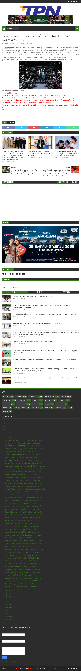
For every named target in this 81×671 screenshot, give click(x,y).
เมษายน (8, 610)
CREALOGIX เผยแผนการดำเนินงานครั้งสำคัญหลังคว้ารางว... (25, 466)
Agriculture (60, 404)
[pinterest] (76, 1)
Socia (24, 407)
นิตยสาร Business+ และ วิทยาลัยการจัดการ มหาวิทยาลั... (23, 512)
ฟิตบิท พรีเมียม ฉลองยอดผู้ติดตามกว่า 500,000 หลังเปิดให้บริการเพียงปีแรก (37, 323)
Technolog (35, 407)
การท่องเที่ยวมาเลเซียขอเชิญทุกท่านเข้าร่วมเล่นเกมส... (23, 566)
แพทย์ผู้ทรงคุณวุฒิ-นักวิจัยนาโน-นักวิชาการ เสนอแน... (22, 457)
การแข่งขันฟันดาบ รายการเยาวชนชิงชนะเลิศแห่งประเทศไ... (25, 489)
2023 (6, 429)
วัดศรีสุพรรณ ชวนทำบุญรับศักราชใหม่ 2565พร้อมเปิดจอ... (24, 440)
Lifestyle (11, 122)
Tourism (62, 400)
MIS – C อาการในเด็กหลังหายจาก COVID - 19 (20, 546)
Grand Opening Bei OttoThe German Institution (20, 584)
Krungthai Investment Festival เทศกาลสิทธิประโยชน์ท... (23, 460)
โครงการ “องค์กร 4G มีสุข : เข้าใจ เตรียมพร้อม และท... (23, 454)
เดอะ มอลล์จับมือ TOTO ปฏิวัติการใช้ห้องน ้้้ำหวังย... (22, 529)
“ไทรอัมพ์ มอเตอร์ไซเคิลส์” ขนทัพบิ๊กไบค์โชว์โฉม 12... (22, 558)
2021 (6, 435)
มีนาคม (8, 613)
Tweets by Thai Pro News (10, 287)
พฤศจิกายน (9, 590)
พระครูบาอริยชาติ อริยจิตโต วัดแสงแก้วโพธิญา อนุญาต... (23, 483)
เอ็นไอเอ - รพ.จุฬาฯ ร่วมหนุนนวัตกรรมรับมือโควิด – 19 (23, 472)
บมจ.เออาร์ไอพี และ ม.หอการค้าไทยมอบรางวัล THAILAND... (24, 541)
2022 (6, 432)
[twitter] (71, 1)
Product (5, 407)
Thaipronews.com (54, 668)
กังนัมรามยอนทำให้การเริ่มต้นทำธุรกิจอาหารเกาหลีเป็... (23, 500)
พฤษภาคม (9, 607)
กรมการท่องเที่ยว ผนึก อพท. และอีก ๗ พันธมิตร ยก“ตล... (23, 518)
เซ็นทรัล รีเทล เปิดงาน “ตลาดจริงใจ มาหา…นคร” (21, 523)
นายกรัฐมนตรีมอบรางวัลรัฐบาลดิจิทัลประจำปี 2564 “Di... (23, 526)
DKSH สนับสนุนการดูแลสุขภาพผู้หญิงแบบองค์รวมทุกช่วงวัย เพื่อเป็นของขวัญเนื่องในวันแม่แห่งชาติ (66, 153)
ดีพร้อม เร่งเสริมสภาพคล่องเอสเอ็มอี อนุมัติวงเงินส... (22, 475)
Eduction (58, 407)
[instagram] (78, 1)
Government (33, 396)
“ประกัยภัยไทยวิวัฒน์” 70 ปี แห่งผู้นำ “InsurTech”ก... (21, 564)
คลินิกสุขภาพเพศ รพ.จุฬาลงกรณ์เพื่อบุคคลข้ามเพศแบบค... (24, 569)
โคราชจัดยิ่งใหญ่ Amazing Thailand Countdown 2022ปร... (24, 449)
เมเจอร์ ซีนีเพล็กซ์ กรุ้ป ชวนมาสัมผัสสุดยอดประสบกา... (23, 492)
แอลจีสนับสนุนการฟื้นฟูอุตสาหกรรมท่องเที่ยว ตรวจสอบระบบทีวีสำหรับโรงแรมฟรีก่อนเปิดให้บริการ (44, 314)
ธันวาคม (9, 437)
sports (35, 400)
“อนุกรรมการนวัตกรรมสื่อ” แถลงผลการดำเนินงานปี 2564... (24, 451)
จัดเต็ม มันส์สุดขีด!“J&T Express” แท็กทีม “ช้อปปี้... (21, 555)
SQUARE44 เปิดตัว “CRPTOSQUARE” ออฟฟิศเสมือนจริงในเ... (25, 446)
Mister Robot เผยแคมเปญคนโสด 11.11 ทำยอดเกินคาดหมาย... (25, 538)
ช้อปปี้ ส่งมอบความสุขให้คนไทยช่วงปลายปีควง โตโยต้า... (23, 572)
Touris (47, 407)
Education (6, 404)
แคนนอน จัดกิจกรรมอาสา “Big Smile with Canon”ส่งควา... (24, 578)
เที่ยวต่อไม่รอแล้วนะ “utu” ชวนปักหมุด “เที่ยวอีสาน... (22, 561)
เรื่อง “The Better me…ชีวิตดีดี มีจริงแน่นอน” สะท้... (21, 503)
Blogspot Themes (33, 668)
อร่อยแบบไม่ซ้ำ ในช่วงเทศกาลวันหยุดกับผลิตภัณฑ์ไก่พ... (23, 463)
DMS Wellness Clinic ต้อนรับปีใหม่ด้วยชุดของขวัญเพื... (22, 509)
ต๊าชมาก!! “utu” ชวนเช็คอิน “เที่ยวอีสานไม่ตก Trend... (22, 495)
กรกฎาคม (9, 602)
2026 (6, 421)
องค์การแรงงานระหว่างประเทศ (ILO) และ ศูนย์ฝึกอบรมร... (24, 477)
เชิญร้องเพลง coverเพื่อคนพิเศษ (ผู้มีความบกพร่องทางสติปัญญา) (33, 296)
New (15, 407)
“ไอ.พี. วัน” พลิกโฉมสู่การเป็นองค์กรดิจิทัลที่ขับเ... (21, 575)
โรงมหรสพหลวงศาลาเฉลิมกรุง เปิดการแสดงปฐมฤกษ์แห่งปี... (25, 480)
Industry (35, 404)
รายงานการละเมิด (8, 662)
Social (63, 396)
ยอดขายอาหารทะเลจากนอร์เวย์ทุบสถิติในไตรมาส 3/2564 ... (24, 549)
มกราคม (8, 619)
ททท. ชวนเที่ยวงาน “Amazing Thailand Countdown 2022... (24, 469)
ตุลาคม (8, 593)
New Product (7, 400)
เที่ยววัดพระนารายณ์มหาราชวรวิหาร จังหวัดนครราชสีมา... (24, 552)
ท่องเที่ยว (47, 404)
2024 (6, 426)
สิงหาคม (8, 599)
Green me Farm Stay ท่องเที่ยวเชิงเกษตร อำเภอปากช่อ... (23, 535)
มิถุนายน (9, 605)
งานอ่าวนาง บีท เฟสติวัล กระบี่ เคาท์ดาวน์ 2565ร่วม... (22, 443)
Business (19, 396)
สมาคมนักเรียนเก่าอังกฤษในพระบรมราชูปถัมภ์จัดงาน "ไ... (24, 506)
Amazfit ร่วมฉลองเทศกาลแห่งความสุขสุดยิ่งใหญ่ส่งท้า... (23, 486)
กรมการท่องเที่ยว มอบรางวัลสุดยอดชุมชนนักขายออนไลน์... (24, 498)
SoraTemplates (13, 668)
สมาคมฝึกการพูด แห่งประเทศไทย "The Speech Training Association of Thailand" (39, 153)
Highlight (22, 400)
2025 (6, 423)
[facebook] (69, 1)
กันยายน (9, 596)
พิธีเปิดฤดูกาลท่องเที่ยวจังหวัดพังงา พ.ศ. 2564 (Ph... (21, 520)
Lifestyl (5, 411)
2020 (6, 623)
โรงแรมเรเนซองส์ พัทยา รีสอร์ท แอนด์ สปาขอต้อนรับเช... (24, 544)
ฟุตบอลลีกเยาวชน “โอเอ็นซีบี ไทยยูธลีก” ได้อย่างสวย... (22, 532)
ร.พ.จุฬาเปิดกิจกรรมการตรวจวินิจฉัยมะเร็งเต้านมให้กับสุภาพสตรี (33, 341)
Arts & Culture (49, 396)
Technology (21, 404)
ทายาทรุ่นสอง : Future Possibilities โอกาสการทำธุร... (22, 587)
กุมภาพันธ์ (9, 616)
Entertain (48, 400)
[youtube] (74, 1)
